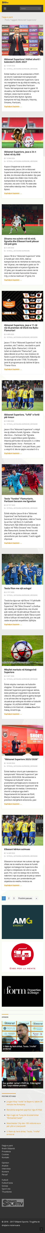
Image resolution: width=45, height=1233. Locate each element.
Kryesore (34, 69)
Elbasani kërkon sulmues (17, 849)
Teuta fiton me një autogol (17, 588)
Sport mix (6, 1189)
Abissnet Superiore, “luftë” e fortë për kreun (21, 416)
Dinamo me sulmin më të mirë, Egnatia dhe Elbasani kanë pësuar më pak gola (21, 241)
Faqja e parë (7, 17)
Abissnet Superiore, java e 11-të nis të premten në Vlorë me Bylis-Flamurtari (21, 327)
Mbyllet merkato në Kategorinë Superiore (20, 671)
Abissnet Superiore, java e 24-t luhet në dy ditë (20, 153)
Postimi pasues (25, 898)
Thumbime (7, 1191)
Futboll (10, 69)
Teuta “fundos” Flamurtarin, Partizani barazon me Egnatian (20, 500)
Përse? (5, 1174)
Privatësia (6, 1151)
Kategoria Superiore (22, 69)
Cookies (5, 1154)
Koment (5, 1171)
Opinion (5, 1162)
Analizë (5, 1165)
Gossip (5, 1186)
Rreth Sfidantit (8, 1148)
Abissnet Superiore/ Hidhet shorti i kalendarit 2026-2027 (22, 60)
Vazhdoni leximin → (13, 106)
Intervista (6, 1168)
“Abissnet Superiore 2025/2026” (21, 759)
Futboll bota (7, 1183)
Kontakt (5, 1157)
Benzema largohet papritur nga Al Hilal (24, 1109)
